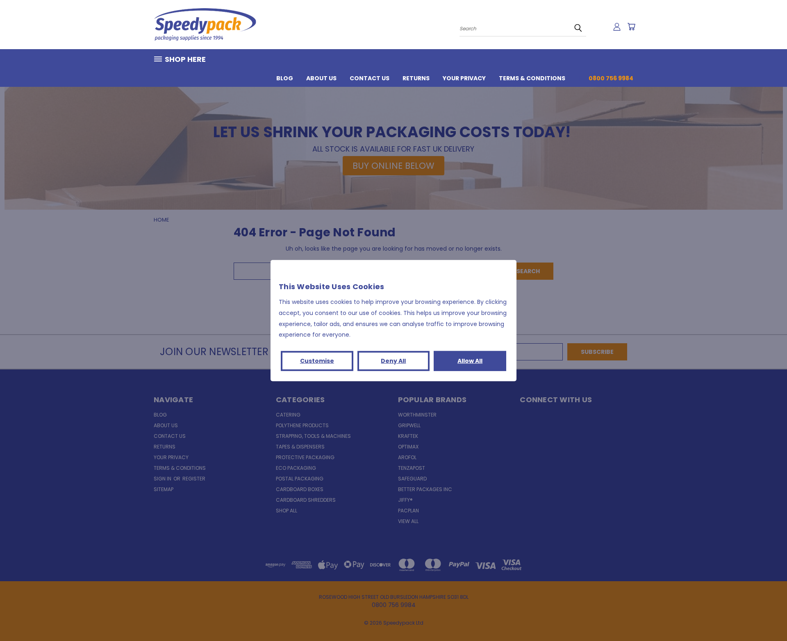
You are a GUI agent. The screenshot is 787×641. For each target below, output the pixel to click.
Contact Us (369, 78)
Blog (284, 78)
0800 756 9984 (611, 78)
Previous (765, 615)
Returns (416, 78)
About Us (321, 78)
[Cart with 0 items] (631, 27)
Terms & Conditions (532, 78)
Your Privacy (464, 78)
